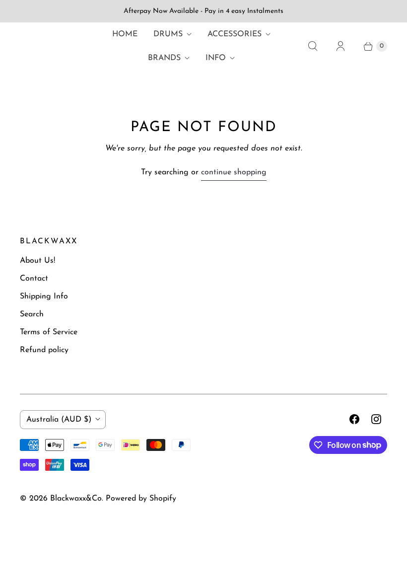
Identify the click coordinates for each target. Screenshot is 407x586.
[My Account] (340, 46)
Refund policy (44, 350)
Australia (58, 420)
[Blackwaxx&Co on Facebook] (354, 419)
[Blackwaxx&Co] (44, 46)
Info (215, 58)
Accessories (234, 34)
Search (32, 314)
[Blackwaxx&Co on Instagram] (376, 419)
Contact (34, 279)
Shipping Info (44, 296)
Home (124, 34)
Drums (168, 34)
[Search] (313, 46)
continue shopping (234, 172)
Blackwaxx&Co (76, 499)
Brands (164, 58)
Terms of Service (48, 332)
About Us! (37, 261)
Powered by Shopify (141, 499)
